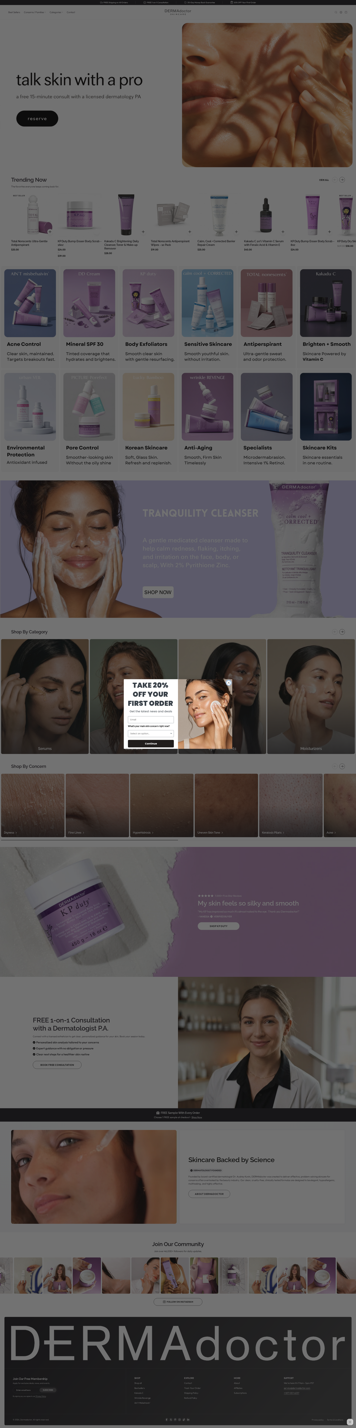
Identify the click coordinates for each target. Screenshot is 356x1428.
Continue (151, 743)
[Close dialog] (228, 682)
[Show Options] (171, 733)
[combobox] (150, 733)
